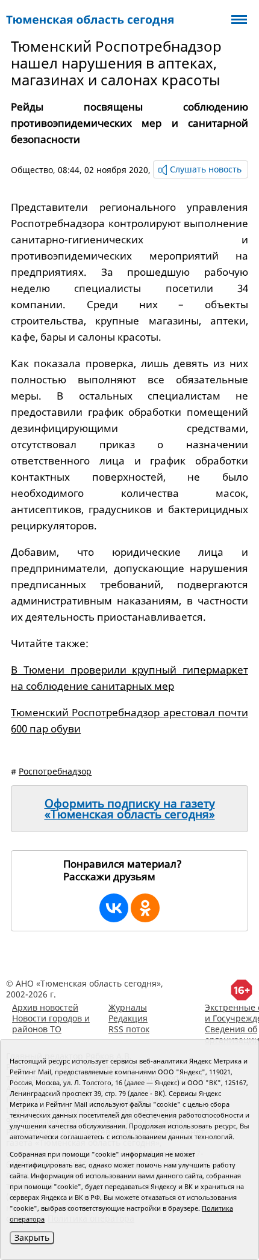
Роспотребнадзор (55, 771)
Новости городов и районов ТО (51, 1023)
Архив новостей (45, 1007)
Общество (32, 169)
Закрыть (31, 1237)
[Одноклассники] (145, 907)
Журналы (127, 1007)
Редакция (128, 1018)
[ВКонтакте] (113, 907)
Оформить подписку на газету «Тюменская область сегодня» (130, 809)
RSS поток (128, 1029)
